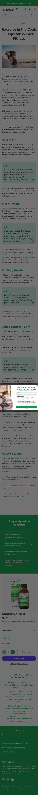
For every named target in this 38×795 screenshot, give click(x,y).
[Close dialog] (37, 385)
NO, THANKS (26, 408)
